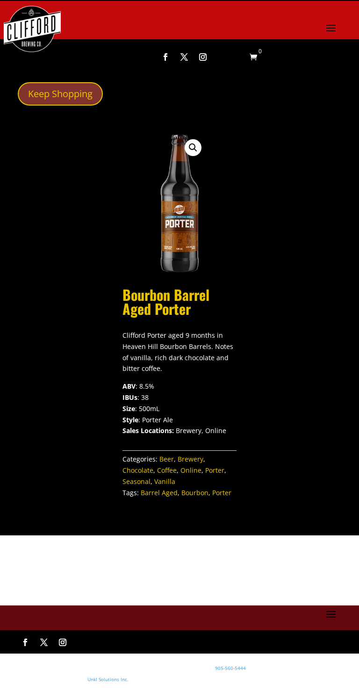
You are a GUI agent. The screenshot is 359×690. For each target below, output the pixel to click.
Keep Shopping (60, 93)
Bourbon (194, 492)
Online (190, 470)
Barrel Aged (159, 492)
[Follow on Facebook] (165, 57)
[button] (193, 147)
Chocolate (137, 470)
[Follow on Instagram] (202, 57)
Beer (166, 459)
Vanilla (164, 481)
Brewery (190, 459)
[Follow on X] (184, 57)
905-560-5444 (230, 668)
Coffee (167, 470)
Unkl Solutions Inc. (108, 679)
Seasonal (136, 481)
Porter (214, 470)
